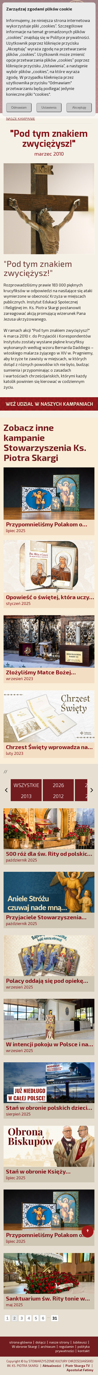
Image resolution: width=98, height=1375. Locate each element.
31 (54, 1318)
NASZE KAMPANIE (20, 118)
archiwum (48, 1346)
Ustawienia (48, 107)
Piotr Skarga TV (77, 1366)
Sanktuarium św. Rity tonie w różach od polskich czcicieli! (45, 1301)
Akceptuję (79, 107)
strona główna (20, 1342)
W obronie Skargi (24, 1346)
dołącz (40, 1342)
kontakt (84, 1351)
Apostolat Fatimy (80, 1370)
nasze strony (59, 1342)
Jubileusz (80, 1342)
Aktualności (52, 1366)
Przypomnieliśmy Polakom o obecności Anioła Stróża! (44, 527)
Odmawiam (19, 107)
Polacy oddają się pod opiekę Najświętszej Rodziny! (44, 984)
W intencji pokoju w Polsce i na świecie (47, 1047)
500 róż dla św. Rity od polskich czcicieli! (48, 857)
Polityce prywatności (69, 37)
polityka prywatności (72, 1348)
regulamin (66, 1346)
